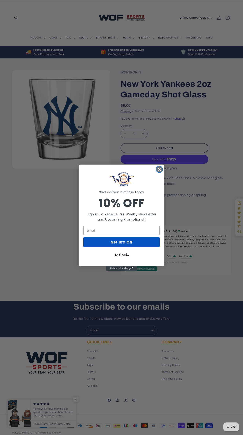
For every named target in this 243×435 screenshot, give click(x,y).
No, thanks (121, 254)
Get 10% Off (121, 242)
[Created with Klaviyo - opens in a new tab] (121, 268)
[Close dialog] (159, 169)
